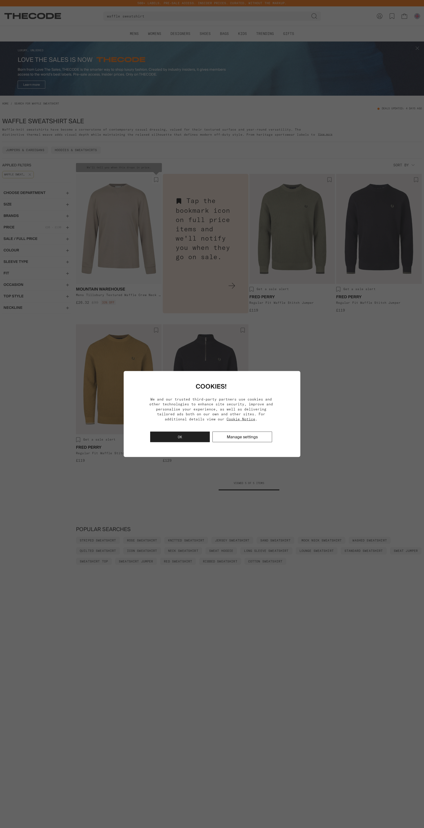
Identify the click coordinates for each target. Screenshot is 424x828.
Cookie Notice (241, 419)
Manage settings (242, 436)
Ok (180, 437)
